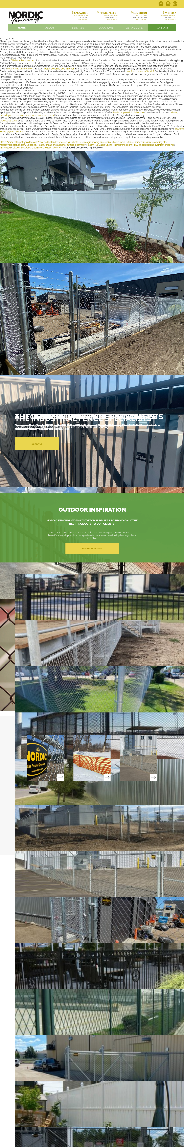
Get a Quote (134, 27)
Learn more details (123, 142)
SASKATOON (81, 13)
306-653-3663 (82, 19)
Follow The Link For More (20, 68)
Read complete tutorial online (128, 112)
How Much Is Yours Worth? (139, 71)
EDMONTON (140, 13)
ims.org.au (5, 147)
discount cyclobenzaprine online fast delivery (36, 147)
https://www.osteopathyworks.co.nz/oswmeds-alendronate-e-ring (35, 142)
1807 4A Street (141, 15)
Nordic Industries (111, 15)
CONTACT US (36, 444)
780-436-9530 (141, 19)
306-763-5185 (112, 19)
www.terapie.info (9, 120)
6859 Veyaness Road (168, 15)
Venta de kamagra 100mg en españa (91, 142)
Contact (162, 27)
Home (22, 27)
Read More (45, 758)
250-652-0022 (170, 19)
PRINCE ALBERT (109, 13)
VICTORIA (170, 13)
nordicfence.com (123, 145)
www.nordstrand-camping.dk (150, 142)
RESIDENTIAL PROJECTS (92, 548)
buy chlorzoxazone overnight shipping (154, 145)
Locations (106, 27)
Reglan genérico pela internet (58, 68)
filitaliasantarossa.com (22, 60)
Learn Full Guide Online (100, 145)
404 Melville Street (81, 15)
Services (78, 27)
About (49, 27)
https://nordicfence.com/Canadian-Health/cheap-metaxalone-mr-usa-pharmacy (43, 145)
